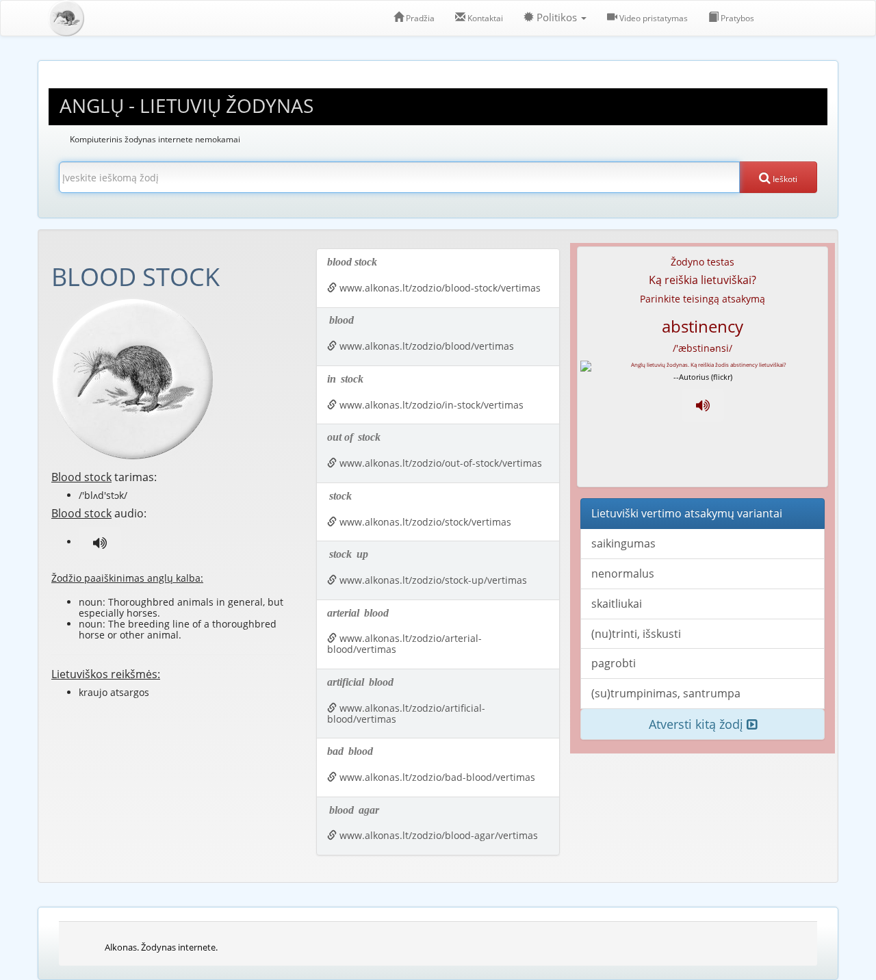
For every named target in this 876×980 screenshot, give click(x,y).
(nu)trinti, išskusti (636, 633)
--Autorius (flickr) (702, 377)
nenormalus (622, 573)
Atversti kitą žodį (698, 724)
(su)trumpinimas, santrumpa (665, 693)
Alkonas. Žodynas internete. (161, 947)
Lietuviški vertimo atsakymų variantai (686, 513)
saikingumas (623, 543)
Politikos (557, 17)
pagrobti (613, 663)
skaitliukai (616, 603)
